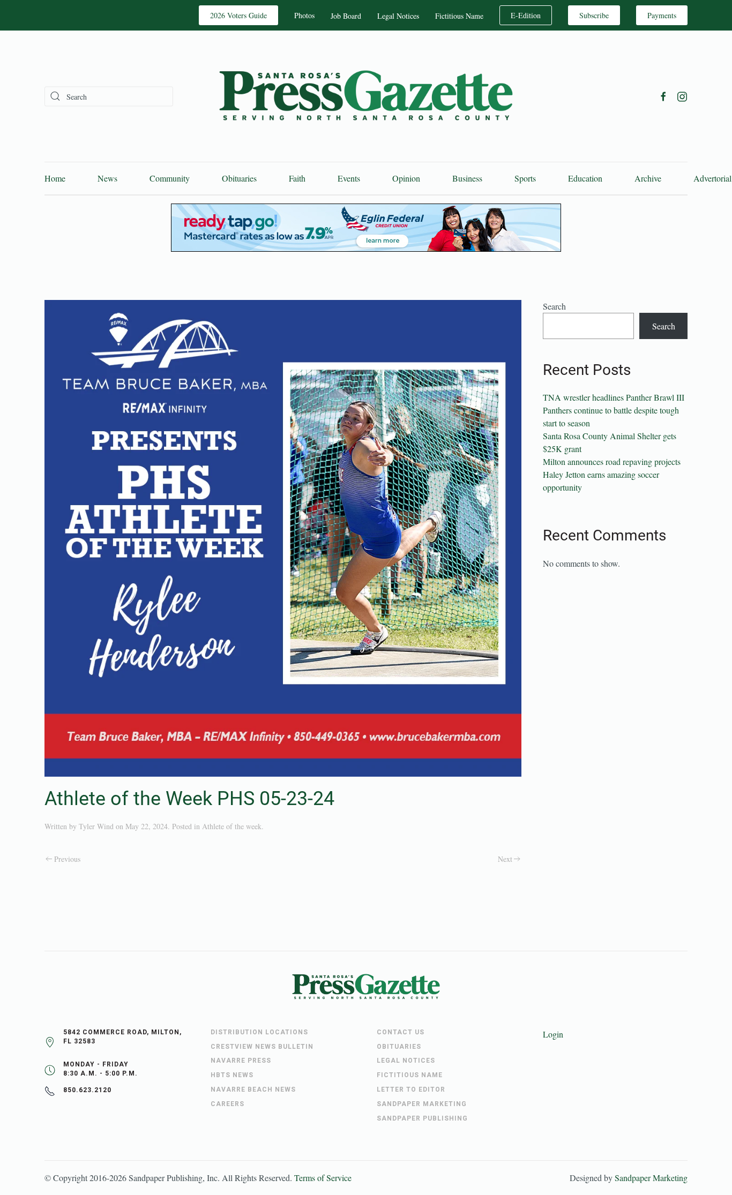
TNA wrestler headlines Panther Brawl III (613, 397)
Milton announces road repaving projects (612, 461)
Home (54, 178)
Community (170, 178)
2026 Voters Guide (238, 15)
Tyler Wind (96, 826)
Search (554, 306)
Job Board (346, 16)
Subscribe (594, 15)
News (107, 178)
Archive (647, 178)
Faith (297, 178)
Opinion (406, 178)
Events (349, 178)
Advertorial (712, 178)
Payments (661, 15)
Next (505, 859)
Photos (304, 15)
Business (467, 178)
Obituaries (239, 178)
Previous (67, 859)
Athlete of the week (232, 826)
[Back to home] (366, 96)
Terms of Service (323, 1177)
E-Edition (526, 15)
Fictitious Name (459, 16)
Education (585, 178)
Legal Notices (398, 16)
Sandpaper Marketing (651, 1177)
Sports (525, 178)
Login (553, 1034)
